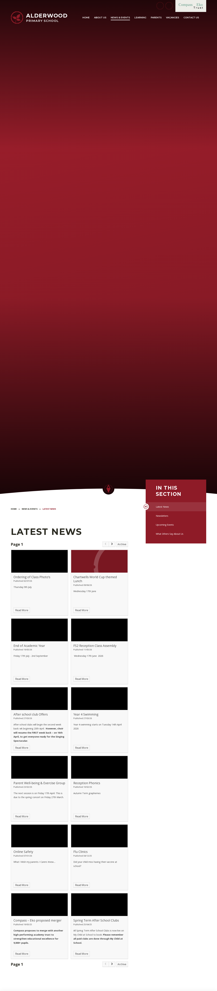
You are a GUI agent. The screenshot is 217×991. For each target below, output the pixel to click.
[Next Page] (112, 544)
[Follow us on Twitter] (160, 6)
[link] (105, 544)
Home (14, 509)
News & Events (29, 509)
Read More (21, 610)
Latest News (49, 509)
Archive (122, 544)
